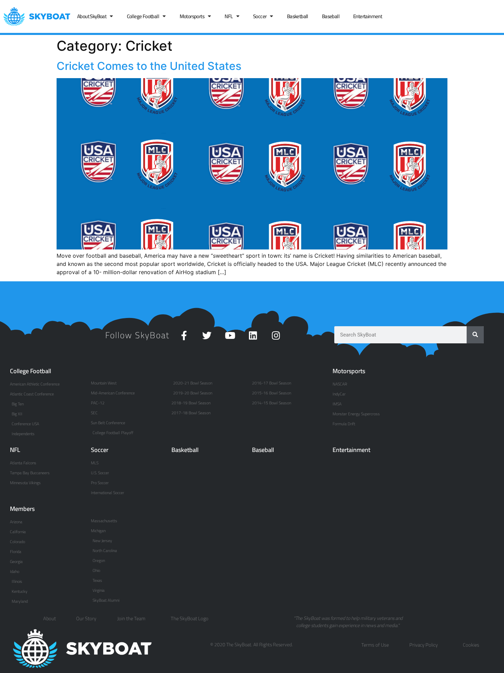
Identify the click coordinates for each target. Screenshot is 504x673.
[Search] (475, 334)
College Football (143, 16)
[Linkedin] (252, 335)
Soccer (259, 16)
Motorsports (192, 16)
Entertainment (367, 16)
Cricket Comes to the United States (149, 66)
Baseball (330, 16)
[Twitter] (207, 335)
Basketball (297, 16)
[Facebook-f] (184, 335)
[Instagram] (275, 335)
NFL (228, 16)
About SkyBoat (91, 16)
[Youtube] (230, 335)
